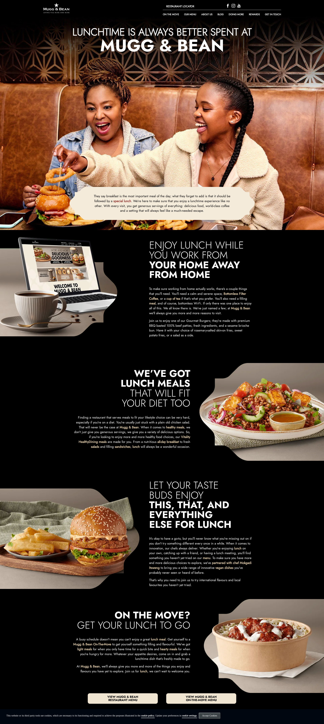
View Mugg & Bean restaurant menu (122, 698)
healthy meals (175, 427)
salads (95, 446)
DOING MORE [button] (236, 14)
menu (206, 557)
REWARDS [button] (254, 14)
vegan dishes (224, 567)
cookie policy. (148, 715)
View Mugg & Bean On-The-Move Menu (201, 698)
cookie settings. (189, 715)
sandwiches (122, 446)
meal (152, 303)
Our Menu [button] (190, 14)
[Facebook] (228, 5)
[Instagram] (234, 5)
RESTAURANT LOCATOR (180, 6)
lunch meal (158, 639)
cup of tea (173, 298)
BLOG (221, 14)
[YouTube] (239, 5)
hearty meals (168, 649)
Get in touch (273, 14)
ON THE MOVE (171, 14)
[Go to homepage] (78, 8)
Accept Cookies (209, 715)
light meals (84, 649)
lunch (136, 446)
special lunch (122, 201)
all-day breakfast (168, 441)
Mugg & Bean (240, 308)
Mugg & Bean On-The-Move (92, 644)
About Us (206, 14)
